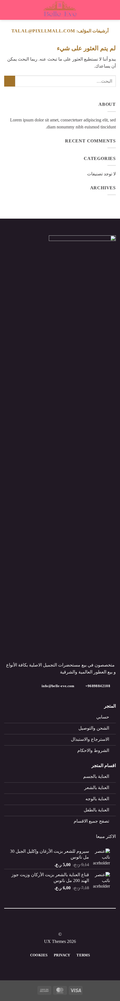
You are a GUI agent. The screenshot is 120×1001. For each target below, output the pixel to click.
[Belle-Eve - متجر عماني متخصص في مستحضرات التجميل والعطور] (60, 10)
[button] (112, 10)
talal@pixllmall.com (43, 30)
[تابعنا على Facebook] (63, 924)
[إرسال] (9, 81)
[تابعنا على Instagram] (56, 924)
